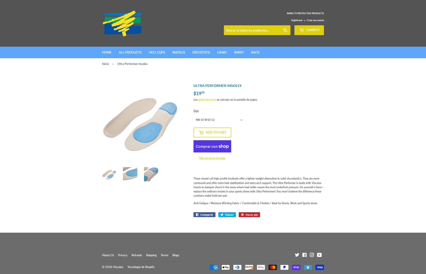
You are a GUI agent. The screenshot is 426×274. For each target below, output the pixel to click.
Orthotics (201, 52)
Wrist (239, 52)
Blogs (175, 255)
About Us (108, 255)
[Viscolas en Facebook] (304, 255)
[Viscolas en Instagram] (312, 255)
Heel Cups (157, 52)
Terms (164, 255)
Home (107, 52)
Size (196, 111)
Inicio (105, 64)
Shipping (151, 255)
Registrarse (296, 20)
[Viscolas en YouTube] (319, 255)
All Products (130, 52)
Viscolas (118, 267)
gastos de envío (207, 99)
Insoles (178, 52)
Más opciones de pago (212, 158)
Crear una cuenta (315, 20)
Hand (222, 52)
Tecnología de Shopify (141, 267)
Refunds (137, 255)
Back (255, 52)
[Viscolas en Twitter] (297, 255)
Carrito (313, 30)
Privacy (123, 255)
